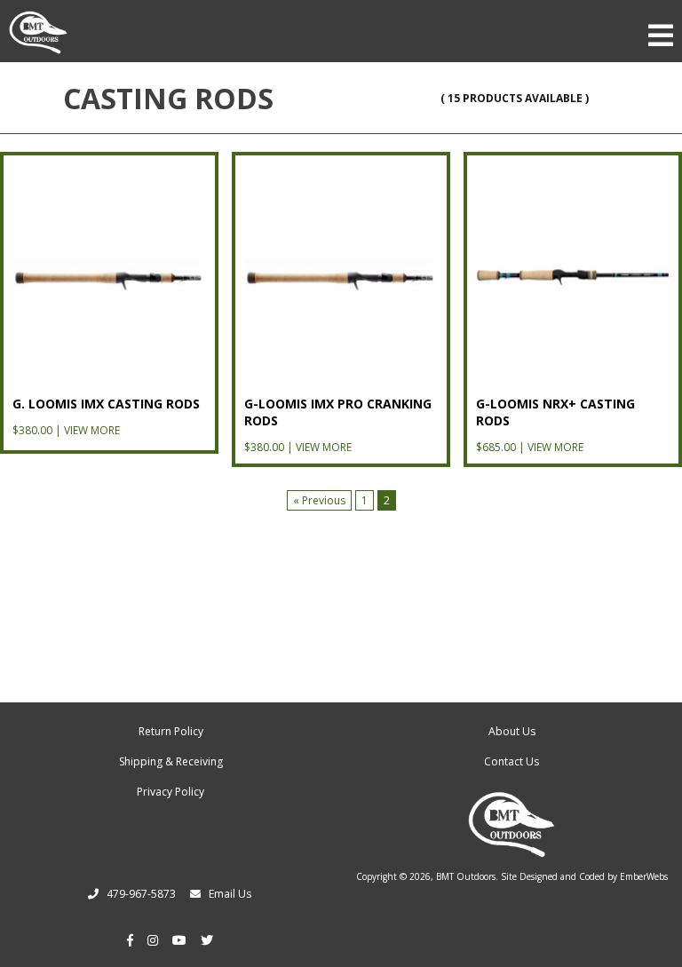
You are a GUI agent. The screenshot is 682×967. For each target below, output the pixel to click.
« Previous (319, 500)
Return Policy (171, 731)
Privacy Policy (170, 791)
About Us (511, 731)
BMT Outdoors (466, 876)
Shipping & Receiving (171, 761)
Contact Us (511, 761)
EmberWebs (644, 876)
